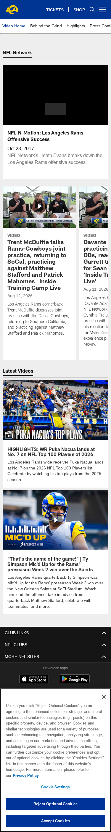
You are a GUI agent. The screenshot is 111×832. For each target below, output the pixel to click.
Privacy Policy (71, 775)
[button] (55, 109)
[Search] (92, 10)
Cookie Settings (55, 786)
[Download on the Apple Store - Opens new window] (34, 679)
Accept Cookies (55, 820)
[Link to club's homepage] (12, 7)
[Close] (103, 702)
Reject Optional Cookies (55, 803)
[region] (55, 763)
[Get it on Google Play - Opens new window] (74, 681)
